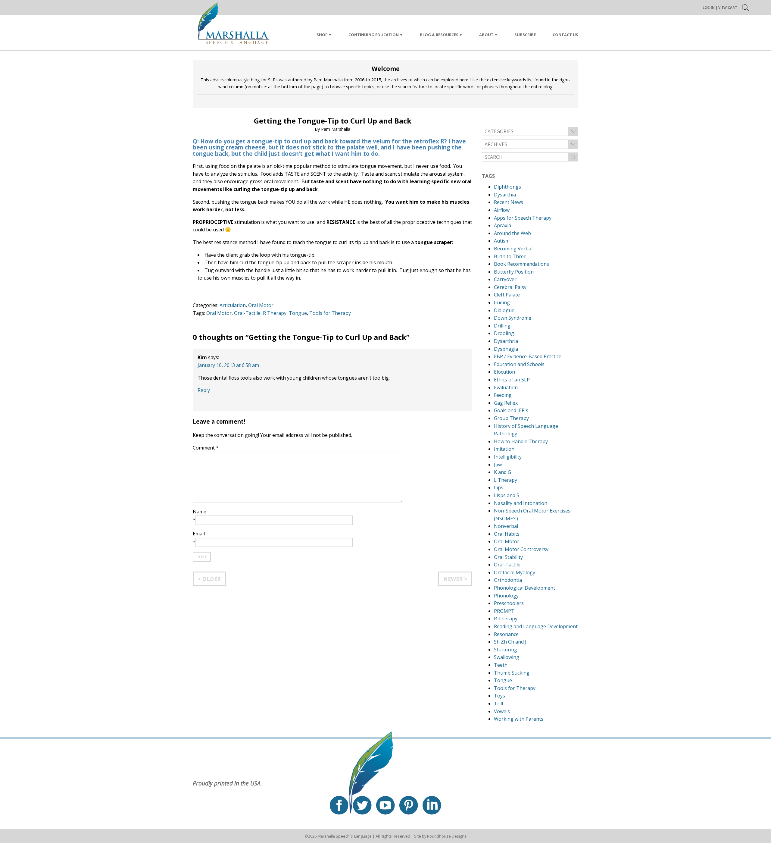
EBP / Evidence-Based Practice (527, 356)
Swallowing (506, 657)
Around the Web (512, 233)
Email (199, 533)
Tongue (298, 313)
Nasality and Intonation (520, 503)
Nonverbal (506, 526)
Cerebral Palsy (510, 287)
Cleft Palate (507, 294)
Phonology (506, 595)
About (486, 34)
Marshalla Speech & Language (344, 836)
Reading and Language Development (536, 626)
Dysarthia (505, 194)
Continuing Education (373, 34)
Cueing (502, 302)
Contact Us (565, 34)
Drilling (502, 325)
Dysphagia (506, 349)
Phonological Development (524, 587)
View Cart (727, 7)
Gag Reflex (506, 403)
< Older (209, 578)
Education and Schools (519, 364)
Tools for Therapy (330, 313)
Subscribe (525, 34)
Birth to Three (510, 256)
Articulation (233, 305)
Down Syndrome (512, 318)
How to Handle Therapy (521, 441)
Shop (322, 34)
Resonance (506, 634)
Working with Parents (518, 719)
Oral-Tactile (247, 313)
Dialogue (504, 310)
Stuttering (505, 649)
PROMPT (504, 611)
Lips (498, 487)
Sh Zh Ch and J (510, 641)
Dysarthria (506, 341)
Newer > (455, 578)
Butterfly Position (514, 271)
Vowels (502, 711)
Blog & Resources (439, 34)
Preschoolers (509, 603)
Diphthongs (507, 186)
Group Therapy (511, 418)
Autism (502, 240)
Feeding (503, 395)
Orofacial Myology (514, 572)
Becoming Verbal (513, 248)
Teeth (500, 665)
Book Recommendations (521, 264)
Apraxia (502, 225)
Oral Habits (507, 534)
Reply (204, 390)
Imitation (504, 449)
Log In (709, 7)
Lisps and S (506, 495)
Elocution (504, 371)
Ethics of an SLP (512, 379)
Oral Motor (260, 305)
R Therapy (274, 313)
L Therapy (505, 480)
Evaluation (506, 387)
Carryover (505, 279)
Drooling (504, 333)
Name (199, 511)
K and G (502, 472)
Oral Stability (508, 557)
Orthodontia (508, 580)
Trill (498, 703)
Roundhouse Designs (447, 836)
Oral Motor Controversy (521, 549)
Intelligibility (508, 456)
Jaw (498, 464)
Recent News (508, 202)
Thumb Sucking (511, 672)
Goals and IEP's (511, 410)
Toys (499, 695)
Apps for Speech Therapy (522, 218)
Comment (206, 447)
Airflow (502, 210)
